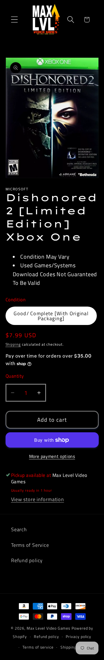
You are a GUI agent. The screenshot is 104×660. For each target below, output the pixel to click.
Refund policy (27, 560)
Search (19, 529)
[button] (14, 20)
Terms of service (38, 647)
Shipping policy (74, 647)
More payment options (52, 456)
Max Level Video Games (48, 628)
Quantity (15, 376)
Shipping (13, 344)
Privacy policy (78, 637)
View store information (37, 499)
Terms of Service (30, 545)
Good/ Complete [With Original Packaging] (51, 315)
